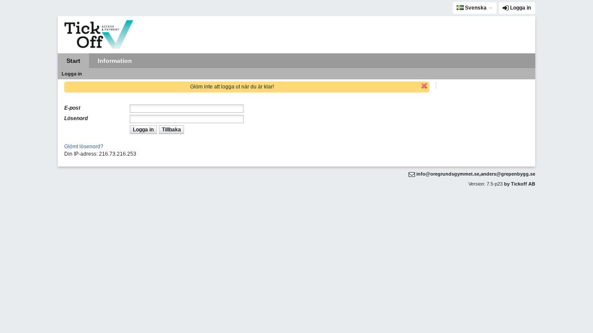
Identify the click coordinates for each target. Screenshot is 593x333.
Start (73, 60)
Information (115, 60)
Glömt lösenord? (83, 147)
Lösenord (76, 118)
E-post (72, 108)
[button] (143, 129)
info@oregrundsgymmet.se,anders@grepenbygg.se (475, 173)
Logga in (520, 8)
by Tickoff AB (519, 183)
